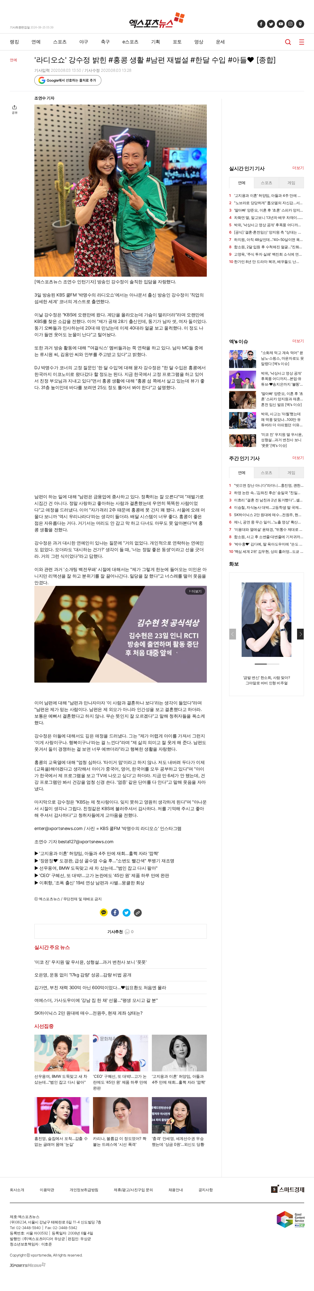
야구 (83, 42)
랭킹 (14, 42)
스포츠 (60, 42)
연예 (35, 42)
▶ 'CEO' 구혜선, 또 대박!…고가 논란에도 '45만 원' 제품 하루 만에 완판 (101, 875)
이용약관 (47, 1189)
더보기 (298, 167)
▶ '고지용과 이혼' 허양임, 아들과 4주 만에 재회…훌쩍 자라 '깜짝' (96, 853)
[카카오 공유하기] (103, 912)
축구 (105, 42)
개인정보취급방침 (84, 1189)
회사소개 (17, 1189)
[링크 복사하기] (137, 912)
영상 (198, 42)
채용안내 (176, 1189)
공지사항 (205, 1189)
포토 (177, 42)
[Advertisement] (266, 301)
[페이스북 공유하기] (114, 912)
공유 (14, 112)
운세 (220, 42)
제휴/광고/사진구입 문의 (133, 1189)
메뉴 (301, 42)
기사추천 (120, 931)
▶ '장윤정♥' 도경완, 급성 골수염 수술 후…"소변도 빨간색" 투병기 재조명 (104, 860)
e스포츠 (130, 42)
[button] (300, 634)
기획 (155, 42)
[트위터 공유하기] (126, 912)
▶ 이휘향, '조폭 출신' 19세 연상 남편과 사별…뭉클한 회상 (89, 882)
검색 (288, 42)
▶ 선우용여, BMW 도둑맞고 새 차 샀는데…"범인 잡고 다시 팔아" (95, 868)
